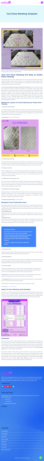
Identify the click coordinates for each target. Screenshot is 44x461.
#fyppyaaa (6, 240)
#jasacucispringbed (20, 238)
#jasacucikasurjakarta (23, 236)
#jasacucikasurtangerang (9, 238)
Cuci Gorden (4, 444)
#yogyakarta (29, 235)
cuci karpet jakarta (19, 199)
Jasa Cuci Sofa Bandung (13, 117)
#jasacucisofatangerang (20, 235)
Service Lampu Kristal (5, 449)
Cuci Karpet (3, 436)
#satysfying (27, 238)
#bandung (6, 236)
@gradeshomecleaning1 (9, 229)
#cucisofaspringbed (13, 236)
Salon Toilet (3, 441)
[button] (40, 457)
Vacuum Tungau (4, 439)
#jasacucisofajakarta (10, 235)
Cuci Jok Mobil (4, 433)
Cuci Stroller (3, 447)
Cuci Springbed (4, 431)
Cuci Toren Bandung (12, 286)
